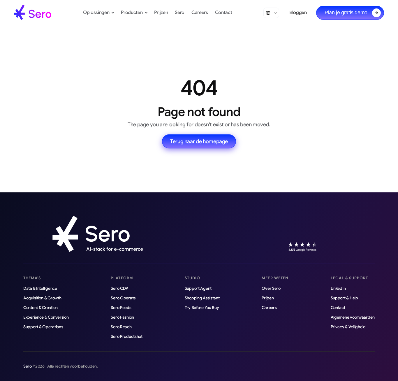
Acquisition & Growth (42, 298)
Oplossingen (96, 12)
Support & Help (344, 298)
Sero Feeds (121, 307)
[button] (350, 13)
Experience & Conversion (46, 317)
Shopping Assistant (202, 298)
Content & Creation (40, 307)
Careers (199, 12)
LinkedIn (338, 288)
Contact (223, 12)
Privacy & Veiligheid (348, 326)
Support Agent (198, 288)
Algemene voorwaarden (353, 317)
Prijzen (161, 12)
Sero (179, 12)
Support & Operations (43, 326)
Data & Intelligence (40, 288)
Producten (131, 12)
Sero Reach (121, 326)
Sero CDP (119, 288)
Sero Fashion (122, 317)
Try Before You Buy (202, 307)
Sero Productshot (126, 336)
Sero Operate (123, 298)
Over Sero (271, 288)
